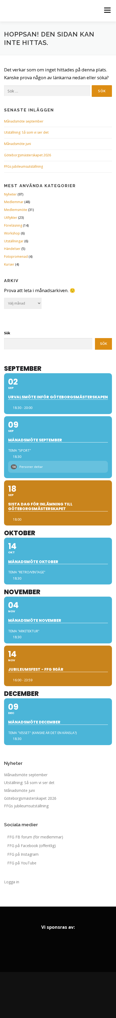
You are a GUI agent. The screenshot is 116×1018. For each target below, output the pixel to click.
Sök (7, 333)
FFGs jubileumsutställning (23, 166)
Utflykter (10, 217)
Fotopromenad (16, 256)
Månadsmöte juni (17, 143)
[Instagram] (58, 995)
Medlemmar (13, 202)
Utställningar (13, 241)
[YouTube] (73, 995)
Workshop (12, 233)
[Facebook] (43, 995)
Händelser (12, 248)
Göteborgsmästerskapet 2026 (27, 155)
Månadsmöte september (23, 121)
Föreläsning (13, 225)
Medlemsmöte (15, 209)
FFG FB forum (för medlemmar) (35, 836)
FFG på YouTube (21, 862)
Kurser (9, 264)
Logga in (11, 881)
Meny (107, 10)
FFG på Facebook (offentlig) (31, 845)
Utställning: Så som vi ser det (26, 132)
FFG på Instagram (23, 854)
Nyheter (10, 194)
